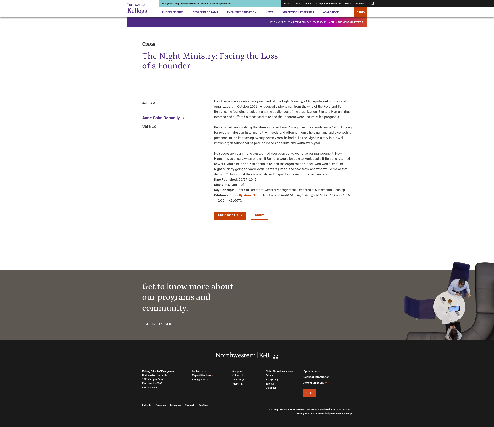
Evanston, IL (238, 379)
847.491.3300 (149, 387)
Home (272, 22)
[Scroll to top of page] (357, 407)
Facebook (161, 405)
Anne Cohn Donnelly (161, 117)
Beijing (269, 375)
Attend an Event (313, 382)
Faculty (288, 3)
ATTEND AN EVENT (159, 324)
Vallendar (271, 388)
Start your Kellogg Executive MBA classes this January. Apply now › (196, 3)
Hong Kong (272, 379)
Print (259, 215)
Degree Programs (205, 12)
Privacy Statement (306, 413)
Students (360, 3)
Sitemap (347, 413)
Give (309, 393)
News (269, 12)
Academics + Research (298, 12)
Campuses (237, 371)
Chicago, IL (238, 375)
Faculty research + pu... (321, 22)
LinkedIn (146, 405)
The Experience (172, 12)
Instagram (175, 405)
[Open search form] (372, 3)
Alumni (308, 3)
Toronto (270, 383)
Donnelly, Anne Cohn (245, 195)
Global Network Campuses (279, 371)
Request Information (316, 377)
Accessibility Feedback (329, 413)
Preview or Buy (230, 215)
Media (348, 3)
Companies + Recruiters (328, 3)
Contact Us (197, 371)
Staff (298, 3)
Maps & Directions (201, 375)
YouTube (203, 405)
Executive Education (241, 12)
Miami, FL (237, 383)
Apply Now (310, 371)
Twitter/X (190, 405)
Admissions (331, 12)
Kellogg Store (199, 379)
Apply (361, 12)
